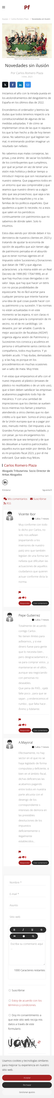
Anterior (7, 490)
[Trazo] (41, 930)
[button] (3, 7)
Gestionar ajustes (27, 1092)
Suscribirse (39, 499)
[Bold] (14, 930)
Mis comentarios (17, 499)
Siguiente (46, 490)
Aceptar (27, 1077)
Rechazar (27, 1085)
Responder (25, 603)
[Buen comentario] (20, 597)
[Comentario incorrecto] (23, 597)
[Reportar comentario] (20, 592)
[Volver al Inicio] (27, 7)
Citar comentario (40, 603)
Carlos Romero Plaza (20, 465)
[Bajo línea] (32, 930)
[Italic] (23, 930)
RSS (8, 503)
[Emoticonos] (24, 936)
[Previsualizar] (33, 936)
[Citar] (14, 936)
